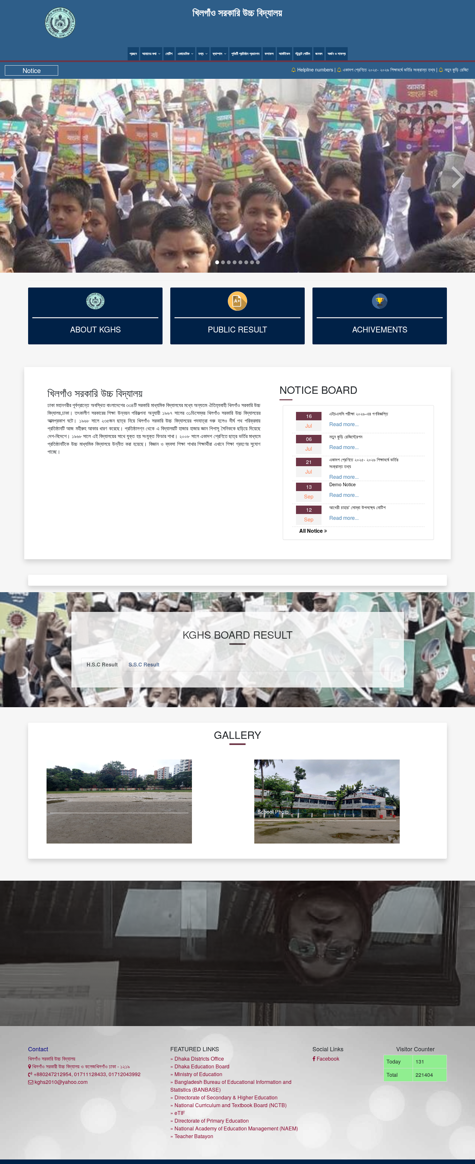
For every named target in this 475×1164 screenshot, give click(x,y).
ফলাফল (269, 53)
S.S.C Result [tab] (144, 664)
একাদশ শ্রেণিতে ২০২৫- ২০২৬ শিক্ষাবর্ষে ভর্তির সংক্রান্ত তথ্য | (337, 69)
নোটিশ (169, 53)
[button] (16, 176)
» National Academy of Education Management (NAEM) (234, 1128)
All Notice (311, 530)
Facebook (327, 1058)
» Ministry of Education (196, 1074)
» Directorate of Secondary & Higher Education (224, 1097)
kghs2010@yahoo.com (60, 1081)
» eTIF (177, 1113)
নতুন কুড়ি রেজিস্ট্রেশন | (409, 69)
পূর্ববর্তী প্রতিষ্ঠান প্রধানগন (245, 53)
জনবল (318, 53)
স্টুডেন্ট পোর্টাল (302, 53)
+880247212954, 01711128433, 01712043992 (86, 1074)
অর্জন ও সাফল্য (337, 53)
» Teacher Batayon (191, 1136)
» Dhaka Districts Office (197, 1058)
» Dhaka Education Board (199, 1066)
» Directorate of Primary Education (209, 1120)
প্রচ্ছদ (133, 53)
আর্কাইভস (284, 53)
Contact (38, 1048)
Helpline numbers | (263, 69)
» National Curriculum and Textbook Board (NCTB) (228, 1105)
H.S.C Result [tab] (102, 664)
